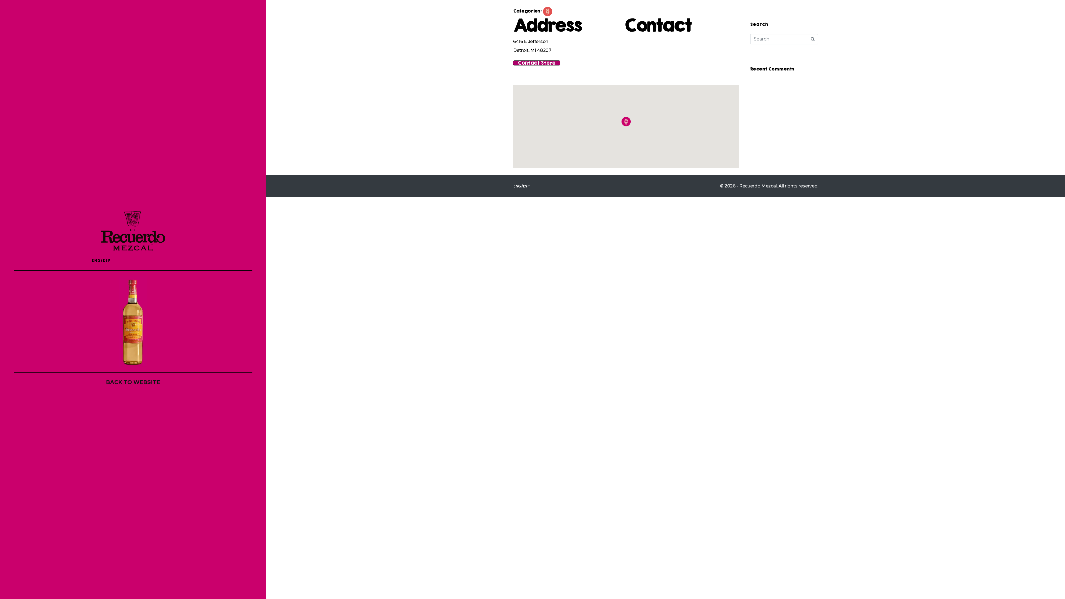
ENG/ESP (101, 260)
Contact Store (537, 62)
